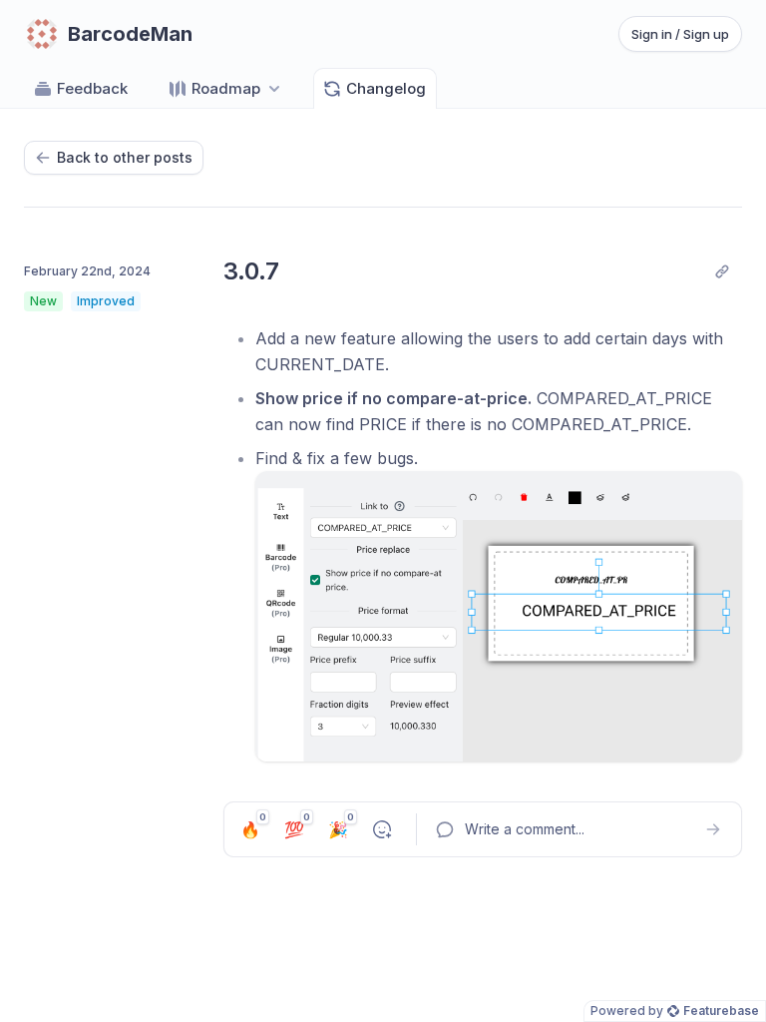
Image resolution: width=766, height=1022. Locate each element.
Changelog (386, 88)
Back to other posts (124, 157)
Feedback (92, 88)
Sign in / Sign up (680, 34)
